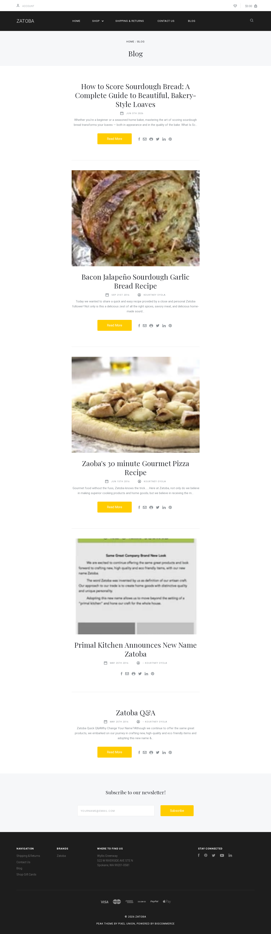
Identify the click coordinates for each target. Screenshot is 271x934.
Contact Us (166, 20)
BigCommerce (165, 923)
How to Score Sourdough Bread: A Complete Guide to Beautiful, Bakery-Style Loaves (135, 95)
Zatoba (61, 855)
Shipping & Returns (129, 20)
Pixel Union (126, 923)
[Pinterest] (205, 855)
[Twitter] (213, 855)
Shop (96, 20)
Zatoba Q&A (135, 712)
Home (76, 20)
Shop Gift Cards (26, 874)
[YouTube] (222, 855)
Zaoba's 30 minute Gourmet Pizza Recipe (135, 467)
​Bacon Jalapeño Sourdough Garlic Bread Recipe (135, 281)
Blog (191, 20)
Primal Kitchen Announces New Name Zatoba (135, 649)
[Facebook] (199, 855)
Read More (114, 139)
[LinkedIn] (230, 855)
